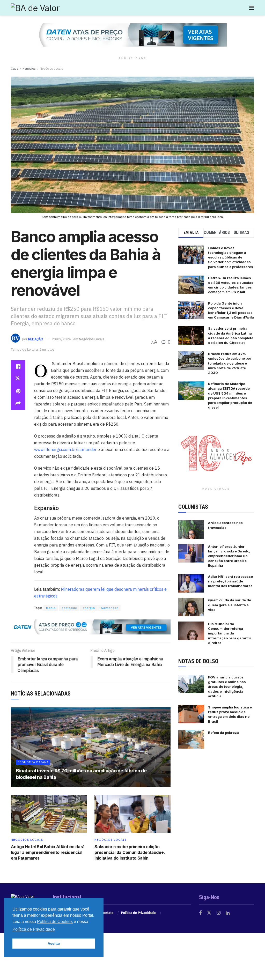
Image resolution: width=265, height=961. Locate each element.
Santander (109, 608)
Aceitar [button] (54, 943)
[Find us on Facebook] (200, 913)
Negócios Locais (51, 68)
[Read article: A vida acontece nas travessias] (191, 529)
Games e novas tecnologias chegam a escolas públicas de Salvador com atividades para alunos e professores (230, 257)
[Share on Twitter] (18, 379)
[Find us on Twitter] (209, 913)
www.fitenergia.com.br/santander (65, 449)
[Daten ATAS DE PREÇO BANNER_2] (91, 626)
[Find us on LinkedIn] (228, 913)
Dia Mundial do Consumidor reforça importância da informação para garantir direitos (229, 633)
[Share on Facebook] (18, 366)
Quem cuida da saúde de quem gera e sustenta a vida (229, 604)
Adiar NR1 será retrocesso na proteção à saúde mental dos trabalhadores (230, 581)
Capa (14, 68)
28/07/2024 (61, 339)
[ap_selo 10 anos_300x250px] (216, 452)
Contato (107, 913)
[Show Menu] (251, 8)
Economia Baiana (33, 762)
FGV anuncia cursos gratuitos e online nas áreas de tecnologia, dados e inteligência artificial (227, 686)
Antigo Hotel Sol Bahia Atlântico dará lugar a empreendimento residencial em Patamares (48, 852)
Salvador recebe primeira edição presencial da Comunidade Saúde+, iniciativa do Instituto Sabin (129, 852)
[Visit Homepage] (35, 7)
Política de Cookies (55, 921)
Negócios (29, 68)
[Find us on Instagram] (218, 913)
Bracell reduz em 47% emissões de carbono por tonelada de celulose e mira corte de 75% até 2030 (229, 363)
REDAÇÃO (35, 339)
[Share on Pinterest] (18, 391)
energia (89, 608)
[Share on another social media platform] (18, 403)
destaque (69, 608)
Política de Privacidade (138, 913)
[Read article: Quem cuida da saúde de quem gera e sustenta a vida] (191, 607)
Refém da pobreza (223, 732)
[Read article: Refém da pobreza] (191, 739)
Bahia (51, 608)
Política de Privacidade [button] (33, 929)
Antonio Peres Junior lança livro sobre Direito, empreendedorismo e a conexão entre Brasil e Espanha (229, 555)
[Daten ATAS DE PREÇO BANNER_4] (132, 34)
